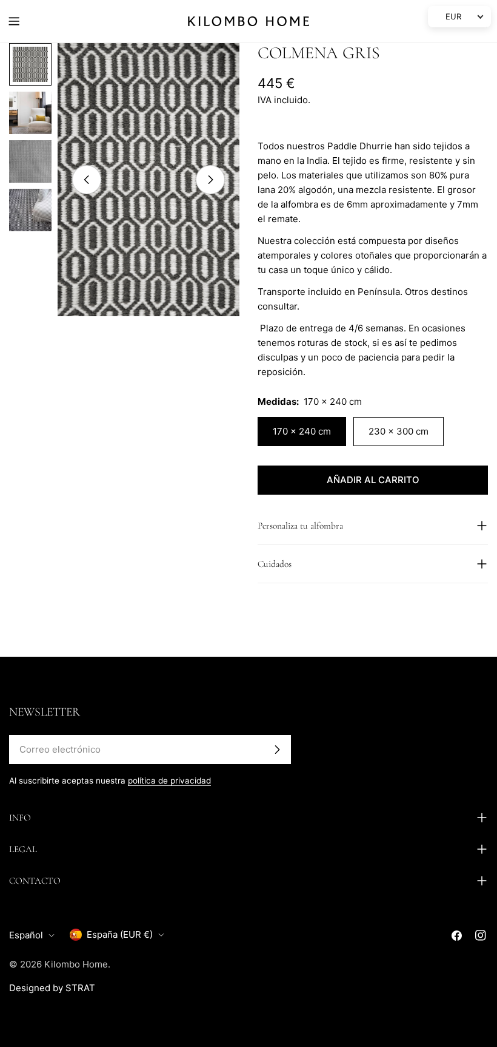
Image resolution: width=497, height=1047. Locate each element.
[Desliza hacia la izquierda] (86, 179)
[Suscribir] (277, 749)
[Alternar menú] (14, 21)
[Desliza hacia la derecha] (210, 179)
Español (26, 935)
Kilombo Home (76, 964)
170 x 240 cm (302, 431)
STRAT (80, 988)
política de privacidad (169, 780)
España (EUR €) (120, 934)
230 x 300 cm (399, 431)
